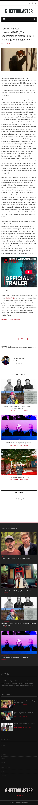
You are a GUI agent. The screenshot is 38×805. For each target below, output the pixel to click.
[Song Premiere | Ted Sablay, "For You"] (19, 462)
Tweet (23, 339)
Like (15, 339)
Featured (7, 347)
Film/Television (5, 763)
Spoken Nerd (14, 347)
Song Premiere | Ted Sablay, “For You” (19, 477)
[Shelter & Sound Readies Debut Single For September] (19, 543)
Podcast (3, 754)
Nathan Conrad (7, 346)
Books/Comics (5, 767)
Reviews (3, 758)
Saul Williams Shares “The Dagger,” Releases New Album (17, 591)
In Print (3, 771)
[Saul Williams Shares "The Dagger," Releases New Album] (19, 576)
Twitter (10, 320)
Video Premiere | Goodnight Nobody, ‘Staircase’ (19, 442)
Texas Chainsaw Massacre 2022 (27, 347)
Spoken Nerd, (10, 298)
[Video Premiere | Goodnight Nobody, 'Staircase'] (19, 428)
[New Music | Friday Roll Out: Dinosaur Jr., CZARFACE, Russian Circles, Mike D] (19, 392)
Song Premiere (14, 479)
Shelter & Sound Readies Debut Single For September (16, 558)
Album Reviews (14, 410)
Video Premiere (14, 445)
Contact (3, 776)
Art (2, 750)
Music (2, 556)
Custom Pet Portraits (7, 513)
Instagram (17, 320)
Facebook (4, 320)
